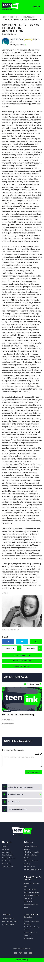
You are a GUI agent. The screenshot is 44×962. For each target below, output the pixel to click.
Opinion (13, 17)
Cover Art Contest (8, 918)
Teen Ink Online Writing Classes (31, 928)
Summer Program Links (31, 921)
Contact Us (5, 849)
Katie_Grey (18, 39)
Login (37, 754)
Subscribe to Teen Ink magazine (31, 905)
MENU (35, 6)
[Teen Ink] (11, 6)
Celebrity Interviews (8, 858)
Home (4, 17)
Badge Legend (28, 938)
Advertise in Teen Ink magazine (31, 847)
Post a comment (21, 655)
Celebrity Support (7, 855)
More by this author (17, 45)
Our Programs (6, 852)
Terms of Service (7, 867)
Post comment (33, 772)
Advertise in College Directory (30, 856)
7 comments (9, 723)
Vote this (33, 648)
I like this (12, 648)
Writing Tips (28, 898)
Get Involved (28, 901)
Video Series (28, 936)
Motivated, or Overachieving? (18, 714)
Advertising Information (31, 852)
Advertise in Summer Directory (31, 862)
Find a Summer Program (17, 809)
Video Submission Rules (31, 895)
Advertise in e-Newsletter (32, 870)
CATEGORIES (21, 960)
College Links (28, 924)
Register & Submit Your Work (31, 885)
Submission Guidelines (31, 892)
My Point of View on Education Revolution (23, 19)
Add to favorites (21, 661)
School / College (27, 17)
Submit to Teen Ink (15, 794)
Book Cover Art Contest (9, 921)
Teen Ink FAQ (6, 861)
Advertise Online (29, 867)
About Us (5, 846)
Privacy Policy (6, 864)
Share (5, 637)
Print (5, 593)
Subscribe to (20, 787)
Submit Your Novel (30, 889)
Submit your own (22, 666)
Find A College (14, 802)
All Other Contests (8, 924)
